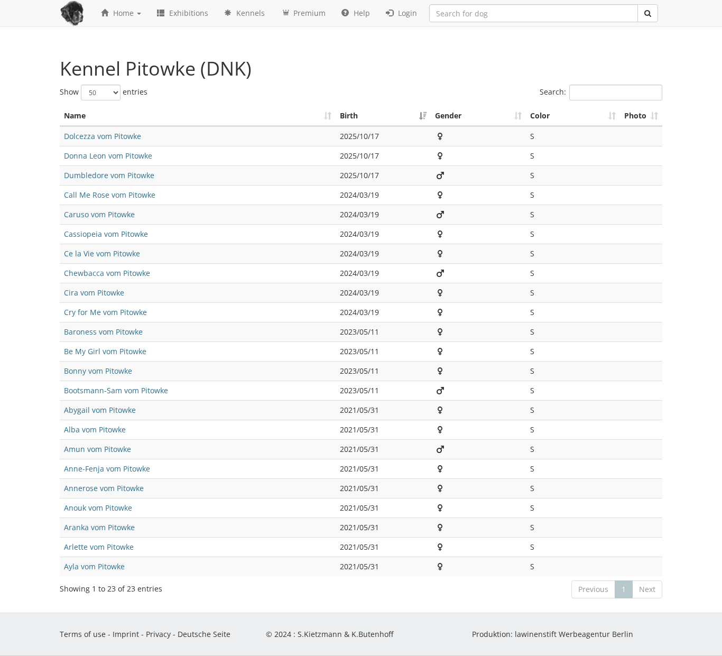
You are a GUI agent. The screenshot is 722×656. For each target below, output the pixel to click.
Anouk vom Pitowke (98, 508)
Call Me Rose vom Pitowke (109, 195)
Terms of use (83, 634)
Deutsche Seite (204, 634)
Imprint (126, 634)
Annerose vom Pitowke (104, 488)
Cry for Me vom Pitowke (105, 312)
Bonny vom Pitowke (98, 371)
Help (360, 13)
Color (540, 115)
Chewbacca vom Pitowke (107, 273)
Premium (308, 13)
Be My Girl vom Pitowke (105, 351)
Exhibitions (187, 13)
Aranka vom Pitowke (99, 527)
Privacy (158, 634)
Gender (448, 115)
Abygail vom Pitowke (100, 410)
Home (123, 13)
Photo (635, 115)
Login (406, 13)
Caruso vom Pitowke (99, 214)
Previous (593, 589)
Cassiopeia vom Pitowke (106, 234)
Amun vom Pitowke (97, 449)
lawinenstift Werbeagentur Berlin (574, 634)
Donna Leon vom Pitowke (108, 156)
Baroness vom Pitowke (103, 332)
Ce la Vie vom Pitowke (102, 253)
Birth (349, 115)
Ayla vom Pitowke (94, 566)
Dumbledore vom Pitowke (109, 175)
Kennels (249, 13)
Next (647, 589)
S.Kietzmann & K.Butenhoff (345, 634)
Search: (553, 91)
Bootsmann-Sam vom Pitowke (116, 390)
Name (75, 115)
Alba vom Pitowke (95, 429)
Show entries (103, 91)
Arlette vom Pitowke (99, 547)
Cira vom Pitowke (94, 293)
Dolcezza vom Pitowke (102, 136)
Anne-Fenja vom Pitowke (107, 469)
